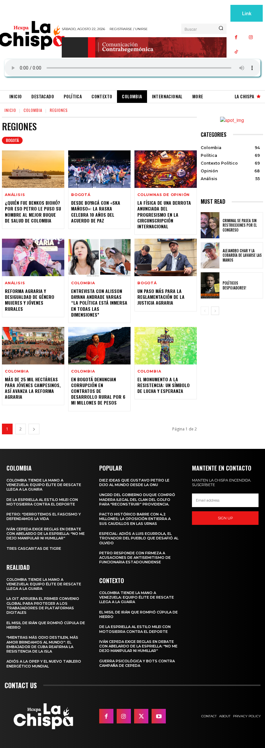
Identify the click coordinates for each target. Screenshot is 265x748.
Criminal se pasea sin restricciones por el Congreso (240, 225)
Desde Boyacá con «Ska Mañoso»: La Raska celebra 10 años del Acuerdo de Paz (95, 211)
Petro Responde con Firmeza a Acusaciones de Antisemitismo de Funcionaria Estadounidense (135, 558)
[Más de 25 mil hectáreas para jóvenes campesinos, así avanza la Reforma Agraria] (33, 345)
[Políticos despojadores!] (210, 285)
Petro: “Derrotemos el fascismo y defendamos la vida (43, 516)
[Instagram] (250, 37)
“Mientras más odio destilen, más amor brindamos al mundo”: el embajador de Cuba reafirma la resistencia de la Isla (42, 644)
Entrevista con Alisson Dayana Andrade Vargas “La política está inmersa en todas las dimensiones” (99, 302)
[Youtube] (159, 716)
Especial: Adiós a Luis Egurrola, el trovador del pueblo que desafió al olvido (138, 538)
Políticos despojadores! (234, 285)
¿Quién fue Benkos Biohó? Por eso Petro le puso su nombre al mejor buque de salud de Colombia (33, 211)
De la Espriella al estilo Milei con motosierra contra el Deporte (42, 501)
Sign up (225, 518)
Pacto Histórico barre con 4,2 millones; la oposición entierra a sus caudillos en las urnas (135, 519)
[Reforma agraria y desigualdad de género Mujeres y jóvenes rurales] (33, 257)
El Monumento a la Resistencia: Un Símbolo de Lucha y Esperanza (163, 385)
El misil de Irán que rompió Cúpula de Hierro (45, 625)
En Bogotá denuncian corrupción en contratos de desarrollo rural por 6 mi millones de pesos (98, 391)
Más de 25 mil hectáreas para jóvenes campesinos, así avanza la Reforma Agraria (33, 388)
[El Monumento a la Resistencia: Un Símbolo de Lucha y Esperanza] (165, 345)
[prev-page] (205, 311)
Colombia (33, 110)
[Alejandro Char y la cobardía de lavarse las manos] (210, 255)
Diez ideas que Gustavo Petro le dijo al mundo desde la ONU (134, 482)
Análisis (15, 195)
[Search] (221, 29)
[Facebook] (236, 37)
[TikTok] (236, 52)
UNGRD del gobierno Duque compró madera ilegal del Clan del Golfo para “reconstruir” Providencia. (137, 499)
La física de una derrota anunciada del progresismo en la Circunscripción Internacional (164, 214)
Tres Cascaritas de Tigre (33, 548)
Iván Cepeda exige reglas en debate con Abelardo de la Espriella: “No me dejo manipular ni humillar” (45, 534)
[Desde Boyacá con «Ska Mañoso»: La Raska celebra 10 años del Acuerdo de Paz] (99, 169)
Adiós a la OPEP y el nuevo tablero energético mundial (43, 663)
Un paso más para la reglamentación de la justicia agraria (161, 296)
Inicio (10, 110)
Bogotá (12, 140)
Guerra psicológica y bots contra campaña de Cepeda (137, 663)
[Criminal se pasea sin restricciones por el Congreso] (210, 225)
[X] (141, 716)
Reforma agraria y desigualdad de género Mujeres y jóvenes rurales (29, 299)
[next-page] (33, 429)
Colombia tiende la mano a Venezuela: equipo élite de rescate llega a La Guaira (43, 485)
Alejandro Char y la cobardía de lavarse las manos (242, 255)
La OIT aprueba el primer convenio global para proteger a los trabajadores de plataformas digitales (42, 605)
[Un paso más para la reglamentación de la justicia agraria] (165, 257)
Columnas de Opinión (163, 195)
